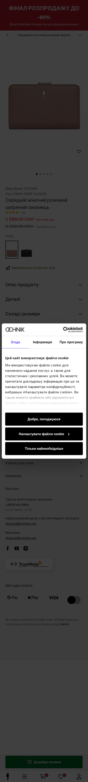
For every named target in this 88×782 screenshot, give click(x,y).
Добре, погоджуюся (44, 419)
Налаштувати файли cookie (41, 434)
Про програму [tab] (71, 342)
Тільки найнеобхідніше (44, 448)
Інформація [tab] (42, 342)
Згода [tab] (15, 342)
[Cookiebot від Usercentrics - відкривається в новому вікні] (63, 329)
